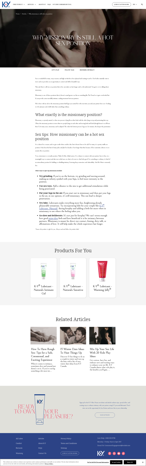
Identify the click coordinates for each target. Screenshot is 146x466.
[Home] (6, 4)
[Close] (143, 462)
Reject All (130, 462)
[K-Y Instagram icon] (114, 453)
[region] (73, 462)
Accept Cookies (116, 462)
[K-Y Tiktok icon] (123, 453)
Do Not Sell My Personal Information (98, 462)
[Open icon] (142, 4)
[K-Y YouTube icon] (118, 453)
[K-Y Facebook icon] (109, 453)
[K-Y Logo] (101, 453)
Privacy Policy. (49, 464)
